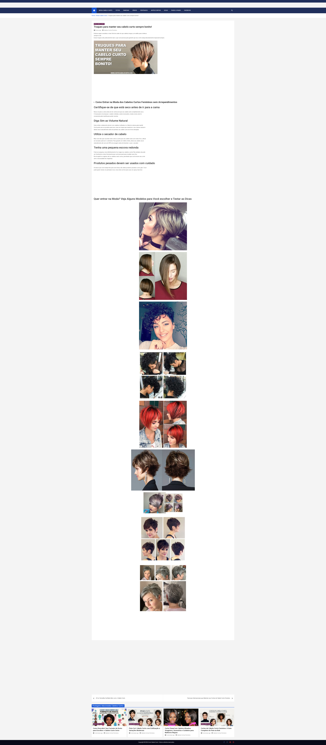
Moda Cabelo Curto (105, 10)
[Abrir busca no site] (232, 10)
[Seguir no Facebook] (224, 742)
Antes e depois (156, 10)
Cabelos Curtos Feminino (110, 30)
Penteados (144, 10)
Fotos (118, 10)
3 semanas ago (206, 733)
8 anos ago (98, 30)
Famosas (126, 10)
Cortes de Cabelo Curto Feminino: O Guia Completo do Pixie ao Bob (216, 729)
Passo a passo (176, 10)
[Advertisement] (163, 87)
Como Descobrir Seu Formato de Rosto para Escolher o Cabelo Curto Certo (107, 729)
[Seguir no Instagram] (227, 742)
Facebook (187, 10)
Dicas (166, 10)
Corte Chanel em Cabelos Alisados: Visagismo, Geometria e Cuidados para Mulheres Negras (179, 730)
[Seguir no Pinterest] (233, 742)
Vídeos (134, 10)
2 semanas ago (98, 733)
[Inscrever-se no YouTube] (230, 742)
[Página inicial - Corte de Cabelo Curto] (94, 10)
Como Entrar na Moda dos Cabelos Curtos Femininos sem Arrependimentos (136, 102)
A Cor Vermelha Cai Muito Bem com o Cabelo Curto (110, 698)
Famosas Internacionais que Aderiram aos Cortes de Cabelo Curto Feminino (208, 698)
